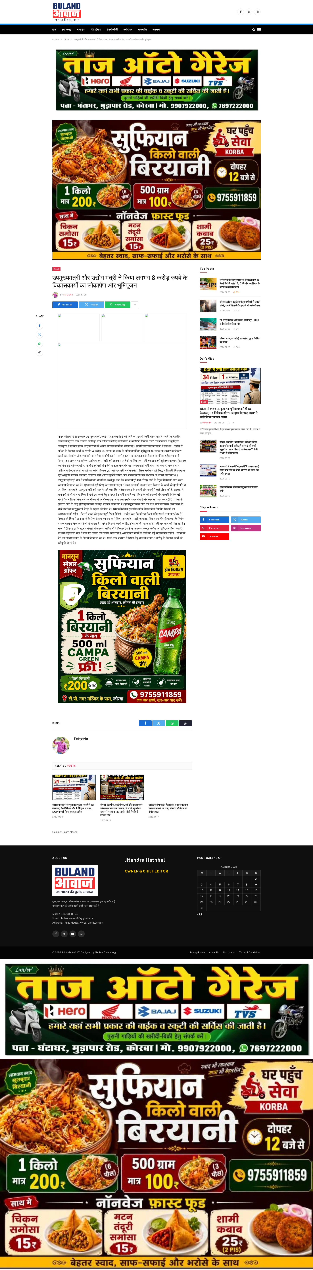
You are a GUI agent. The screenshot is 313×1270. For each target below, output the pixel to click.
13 (229, 890)
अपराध (156, 29)
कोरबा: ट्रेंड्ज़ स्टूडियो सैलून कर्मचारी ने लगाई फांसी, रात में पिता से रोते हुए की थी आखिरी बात (240, 303)
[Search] (254, 29)
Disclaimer (229, 952)
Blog (56, 269)
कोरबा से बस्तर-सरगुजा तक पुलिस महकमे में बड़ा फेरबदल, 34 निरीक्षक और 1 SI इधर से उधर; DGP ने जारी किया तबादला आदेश (73, 808)
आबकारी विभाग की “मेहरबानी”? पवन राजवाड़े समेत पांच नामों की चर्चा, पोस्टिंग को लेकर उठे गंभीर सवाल (168, 808)
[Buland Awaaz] (67, 12)
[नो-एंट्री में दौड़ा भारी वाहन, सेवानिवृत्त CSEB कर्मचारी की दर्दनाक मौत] (208, 324)
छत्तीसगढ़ (66, 29)
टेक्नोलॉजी (112, 29)
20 (228, 896)
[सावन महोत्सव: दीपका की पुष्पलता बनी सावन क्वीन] (208, 491)
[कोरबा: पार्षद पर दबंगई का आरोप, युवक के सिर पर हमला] (208, 342)
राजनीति (142, 29)
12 (220, 890)
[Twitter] (39, 334)
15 (246, 890)
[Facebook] (39, 325)
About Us (214, 952)
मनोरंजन (128, 29)
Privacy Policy (197, 952)
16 (256, 890)
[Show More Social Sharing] (134, 304)
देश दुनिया (96, 29)
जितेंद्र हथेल (68, 295)
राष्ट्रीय (81, 29)
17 (202, 896)
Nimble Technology (105, 952)
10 (202, 890)
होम (54, 29)
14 (237, 890)
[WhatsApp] (39, 343)
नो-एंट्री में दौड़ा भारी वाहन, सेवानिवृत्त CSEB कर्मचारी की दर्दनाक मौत (239, 322)
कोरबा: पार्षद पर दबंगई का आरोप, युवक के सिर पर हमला (240, 340)
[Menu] (259, 29)
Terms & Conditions (250, 952)
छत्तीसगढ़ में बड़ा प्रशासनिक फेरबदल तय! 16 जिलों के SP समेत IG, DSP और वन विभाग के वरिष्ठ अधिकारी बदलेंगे (240, 283)
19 (220, 896)
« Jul (199, 914)
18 (211, 896)
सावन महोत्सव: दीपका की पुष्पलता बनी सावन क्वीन (239, 489)
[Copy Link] (39, 352)
